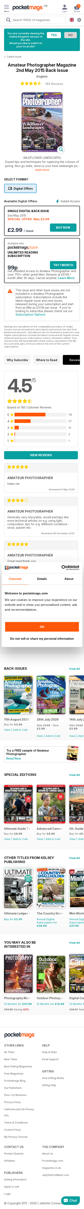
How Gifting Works (53, 1078)
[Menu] (6, 7)
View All (74, 668)
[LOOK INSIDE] (42, 150)
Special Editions (20, 775)
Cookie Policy (12, 1129)
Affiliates (9, 1160)
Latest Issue (14, 56)
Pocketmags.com (52, 1160)
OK (42, 626)
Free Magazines (13, 1073)
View (7, 729)
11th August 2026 (16, 719)
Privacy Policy (12, 1102)
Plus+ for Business (15, 1095)
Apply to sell (11, 1186)
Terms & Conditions (16, 1122)
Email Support (50, 1059)
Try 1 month (63, 265)
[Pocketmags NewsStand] (26, 8)
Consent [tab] (15, 579)
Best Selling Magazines (18, 1066)
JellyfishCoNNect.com (55, 1175)
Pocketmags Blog (14, 1080)
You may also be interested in (20, 942)
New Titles (10, 1059)
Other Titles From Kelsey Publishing (29, 858)
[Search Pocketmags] (8, 20)
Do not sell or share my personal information (42, 638)
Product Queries (14, 1153)
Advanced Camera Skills (50, 828)
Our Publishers (13, 1087)
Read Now (13, 758)
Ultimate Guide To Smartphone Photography (17, 828)
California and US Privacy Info (19, 1112)
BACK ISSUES (15, 668)
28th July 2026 (48, 719)
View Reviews (41, 455)
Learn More (66, 278)
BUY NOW (63, 227)
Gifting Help (49, 1085)
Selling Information (15, 1179)
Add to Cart (20, 729)
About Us (47, 1153)
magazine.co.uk (51, 1167)
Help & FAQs (49, 1052)
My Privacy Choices (16, 1136)
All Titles (9, 1052)
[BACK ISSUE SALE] (51, 713)
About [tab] (68, 579)
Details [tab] (42, 579)
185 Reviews (54, 84)
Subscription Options (30, 314)
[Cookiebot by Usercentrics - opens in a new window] (61, 567)
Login (7, 1193)
